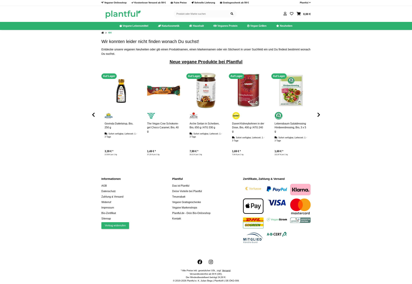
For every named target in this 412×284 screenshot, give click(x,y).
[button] (304, 2)
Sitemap (106, 218)
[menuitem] (134, 26)
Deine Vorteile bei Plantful (187, 191)
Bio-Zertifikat (108, 213)
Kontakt (176, 218)
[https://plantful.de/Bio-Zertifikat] (277, 234)
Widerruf (106, 202)
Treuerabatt (178, 196)
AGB (104, 185)
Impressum (107, 207)
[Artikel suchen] (232, 14)
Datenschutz (108, 191)
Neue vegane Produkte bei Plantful (206, 61)
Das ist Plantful (180, 185)
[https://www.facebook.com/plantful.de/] (200, 262)
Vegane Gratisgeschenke (186, 202)
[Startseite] (102, 32)
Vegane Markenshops (184, 207)
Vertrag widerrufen (115, 225)
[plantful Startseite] (122, 13)
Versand (226, 270)
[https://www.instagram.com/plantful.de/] (211, 262)
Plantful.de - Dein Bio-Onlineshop (191, 213)
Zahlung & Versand (112, 196)
